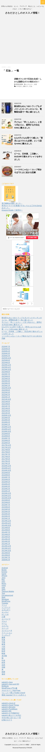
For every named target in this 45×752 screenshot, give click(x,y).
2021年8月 (6, 404)
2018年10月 (6, 431)
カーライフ (6, 619)
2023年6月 (6, 376)
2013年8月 (6, 555)
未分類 (4, 656)
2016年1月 (6, 491)
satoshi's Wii (6, 711)
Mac (3, 580)
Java (3, 578)
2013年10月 (6, 551)
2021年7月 (6, 406)
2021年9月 (6, 402)
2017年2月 (6, 461)
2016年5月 (6, 482)
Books (4, 570)
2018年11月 (6, 429)
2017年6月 (6, 457)
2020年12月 (6, 415)
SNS (3, 589)
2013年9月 (6, 553)
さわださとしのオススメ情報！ (22, 12)
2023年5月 (6, 379)
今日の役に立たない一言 (11, 718)
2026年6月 (6, 349)
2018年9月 (6, 434)
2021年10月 (6, 399)
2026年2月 (6, 356)
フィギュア (6, 635)
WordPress (6, 601)
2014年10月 (6, 525)
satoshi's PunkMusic (9, 709)
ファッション (7, 633)
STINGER (29, 748)
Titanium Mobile (8, 591)
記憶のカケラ (7, 720)
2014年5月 (6, 537)
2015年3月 (6, 514)
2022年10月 (6, 388)
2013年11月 (6, 548)
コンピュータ (7, 630)
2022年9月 (6, 390)
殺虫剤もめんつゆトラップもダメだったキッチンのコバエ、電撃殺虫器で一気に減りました (28, 109)
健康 (3, 637)
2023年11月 (6, 367)
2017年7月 (6, 454)
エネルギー (29, 84)
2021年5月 (6, 411)
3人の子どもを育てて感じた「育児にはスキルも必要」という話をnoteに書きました (28, 141)
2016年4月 (6, 484)
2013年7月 (6, 557)
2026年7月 (6, 347)
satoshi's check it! (8, 703)
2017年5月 (6, 459)
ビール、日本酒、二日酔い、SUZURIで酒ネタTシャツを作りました (28, 156)
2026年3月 (6, 353)
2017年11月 (6, 447)
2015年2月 (6, 516)
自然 (35, 84)
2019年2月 (6, 422)
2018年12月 (6, 427)
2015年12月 (6, 493)
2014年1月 (6, 544)
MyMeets (5, 686)
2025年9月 (6, 360)
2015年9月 (6, 500)
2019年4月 (6, 418)
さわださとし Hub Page (11, 690)
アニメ (4, 605)
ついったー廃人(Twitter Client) (13, 693)
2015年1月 (6, 518)
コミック (5, 628)
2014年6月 (6, 535)
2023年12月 (6, 365)
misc (3, 582)
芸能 (3, 667)
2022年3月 (6, 392)
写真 (3, 640)
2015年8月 (6, 502)
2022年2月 (6, 395)
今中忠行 (19, 86)
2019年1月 (6, 424)
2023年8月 (6, 372)
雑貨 (3, 672)
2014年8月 (6, 530)
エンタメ (5, 612)
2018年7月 (6, 438)
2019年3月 (6, 420)
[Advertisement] (22, 40)
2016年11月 (6, 468)
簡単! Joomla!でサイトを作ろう (14, 695)
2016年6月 (6, 479)
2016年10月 (6, 470)
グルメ (4, 621)
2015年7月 (6, 505)
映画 (3, 653)
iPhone (4, 576)
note (3, 587)
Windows (5, 599)
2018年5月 (6, 443)
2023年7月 (6, 374)
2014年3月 (6, 541)
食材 (3, 674)
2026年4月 (6, 351)
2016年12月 (6, 466)
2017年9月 (6, 450)
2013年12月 (6, 546)
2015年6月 (6, 507)
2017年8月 (6, 452)
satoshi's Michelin (8, 707)
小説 (3, 647)
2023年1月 (6, 385)
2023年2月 (6, 383)
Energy (4, 572)
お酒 (3, 617)
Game (4, 574)
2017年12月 (6, 445)
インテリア (6, 608)
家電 (3, 644)
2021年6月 (6, 408)
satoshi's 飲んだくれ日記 (11, 715)
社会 (3, 660)
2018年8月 (6, 436)
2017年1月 (6, 463)
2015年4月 (6, 512)
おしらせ (5, 614)
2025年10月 (6, 358)
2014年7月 (6, 532)
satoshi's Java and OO (10, 684)
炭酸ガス (25, 86)
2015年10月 (6, 498)
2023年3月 (6, 381)
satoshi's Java (7, 682)
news (4, 585)
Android (5, 568)
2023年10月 (6, 369)
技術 (3, 649)
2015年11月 (6, 496)
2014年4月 (6, 539)
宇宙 (3, 642)
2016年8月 (6, 475)
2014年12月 (6, 521)
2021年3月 (6, 413)
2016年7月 (6, 477)
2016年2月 (6, 489)
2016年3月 (6, 486)
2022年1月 (6, 397)
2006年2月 (6, 560)
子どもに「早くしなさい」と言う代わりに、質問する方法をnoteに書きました (28, 125)
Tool (3, 593)
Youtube (5, 603)
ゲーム (4, 624)
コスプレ (5, 626)
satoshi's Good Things (10, 705)
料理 (3, 651)
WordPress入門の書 (9, 688)
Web (3, 597)
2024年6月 (6, 363)
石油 (30, 86)
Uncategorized (7, 595)
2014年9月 (6, 528)
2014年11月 (6, 523)
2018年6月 (6, 441)
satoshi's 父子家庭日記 (10, 713)
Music (4, 584)
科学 (3, 663)
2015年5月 (6, 509)
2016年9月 (6, 473)
